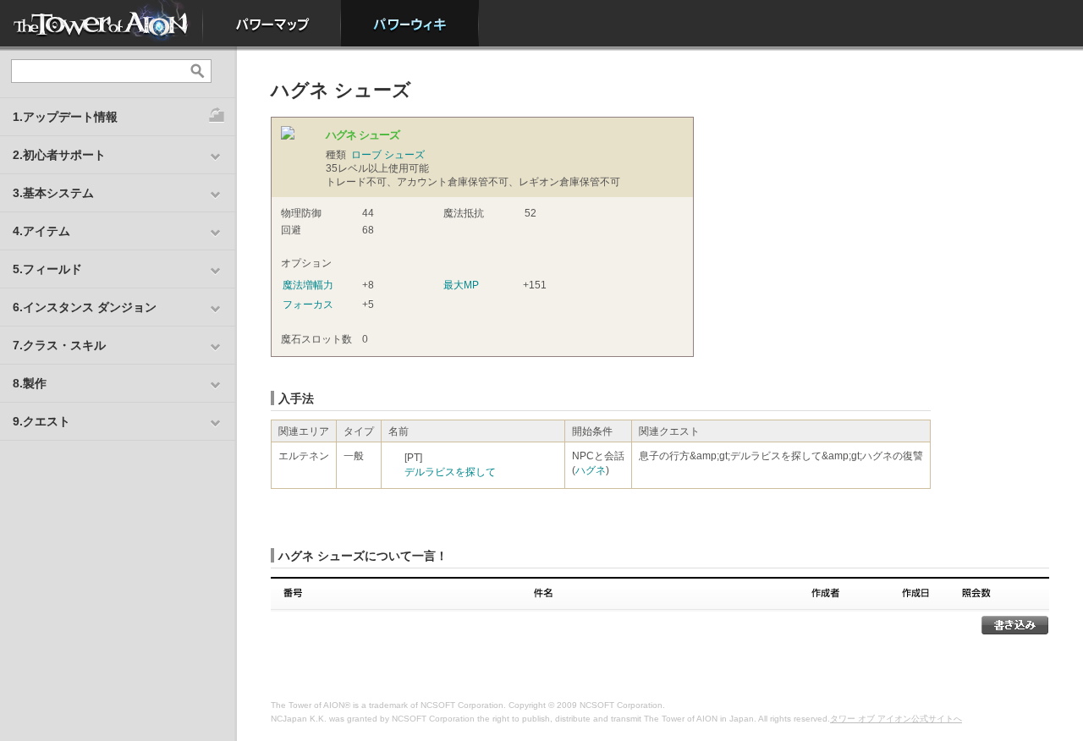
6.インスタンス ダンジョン (85, 307)
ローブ (366, 155)
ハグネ (590, 470)
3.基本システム (53, 193)
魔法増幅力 (308, 285)
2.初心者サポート (59, 155)
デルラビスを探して (450, 472)
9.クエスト (41, 421)
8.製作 (30, 383)
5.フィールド (47, 269)
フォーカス (308, 304)
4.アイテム (41, 231)
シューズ (404, 155)
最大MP (461, 285)
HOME (101, 23)
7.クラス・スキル (59, 345)
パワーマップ (272, 23)
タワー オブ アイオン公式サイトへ (896, 718)
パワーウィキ (410, 23)
